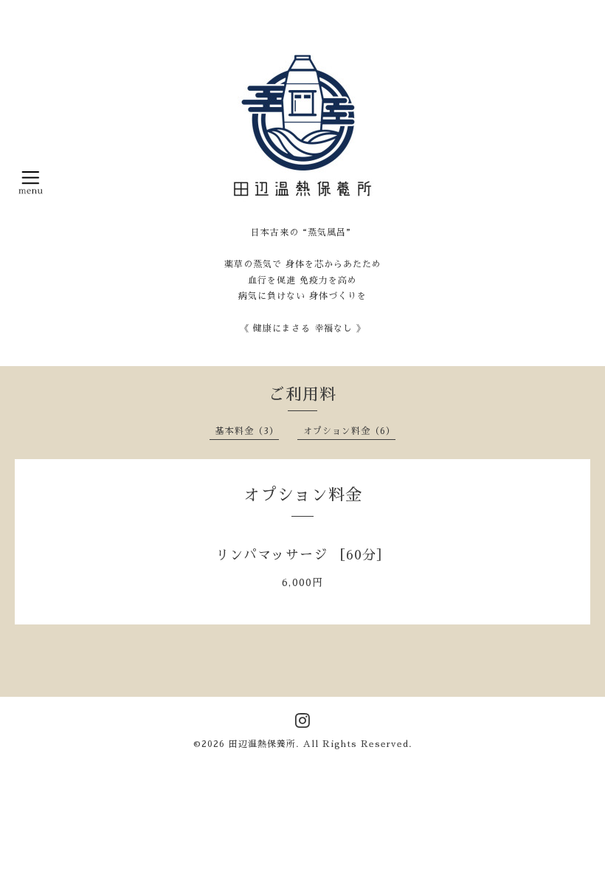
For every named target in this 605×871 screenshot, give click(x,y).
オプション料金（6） (349, 431)
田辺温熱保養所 (262, 744)
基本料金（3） (247, 431)
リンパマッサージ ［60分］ (302, 555)
